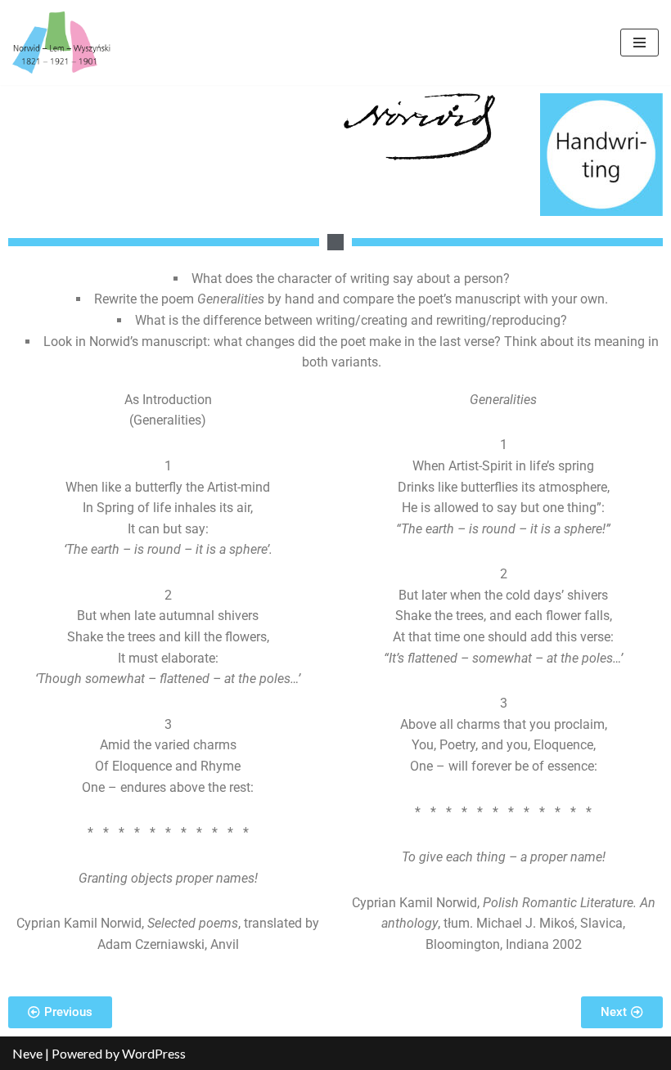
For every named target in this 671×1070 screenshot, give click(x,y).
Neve (27, 1053)
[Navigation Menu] (639, 42)
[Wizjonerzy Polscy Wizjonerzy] (61, 42)
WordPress (154, 1053)
